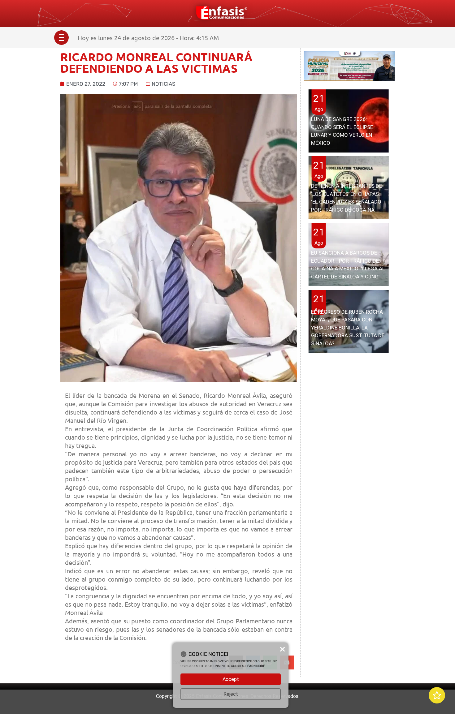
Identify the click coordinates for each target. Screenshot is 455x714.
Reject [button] (230, 694)
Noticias (164, 84)
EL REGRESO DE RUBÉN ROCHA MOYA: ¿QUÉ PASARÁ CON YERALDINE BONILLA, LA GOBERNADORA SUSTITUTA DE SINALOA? (347, 327)
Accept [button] (231, 679)
